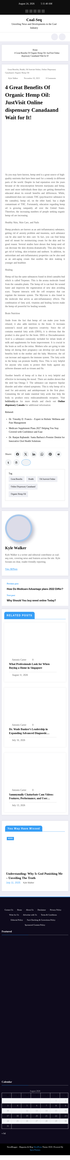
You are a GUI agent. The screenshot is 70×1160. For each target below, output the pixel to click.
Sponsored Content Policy (35, 981)
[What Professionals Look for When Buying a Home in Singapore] (35, 641)
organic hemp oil (22, 73)
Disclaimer (42, 966)
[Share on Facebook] (17, 454)
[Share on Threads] (16, 462)
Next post (11, 595)
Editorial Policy (17, 976)
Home (19, 966)
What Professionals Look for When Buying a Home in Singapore (29, 666)
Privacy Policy (55, 966)
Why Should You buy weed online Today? (31, 600)
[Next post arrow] (62, 600)
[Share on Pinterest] (50, 454)
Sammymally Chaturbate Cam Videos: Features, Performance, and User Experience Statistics (31, 796)
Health (22, 69)
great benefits (13, 69)
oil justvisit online (33, 69)
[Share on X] (25, 454)
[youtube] (43, 11)
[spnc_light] (62, 36)
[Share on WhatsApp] (42, 454)
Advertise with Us (30, 971)
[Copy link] (26, 462)
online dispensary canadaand (23, 486)
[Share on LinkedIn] (34, 454)
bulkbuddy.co (11, 401)
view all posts (11, 569)
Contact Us (9, 966)
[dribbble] (35, 11)
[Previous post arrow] (62, 587)
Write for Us (14, 971)
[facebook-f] (26, 11)
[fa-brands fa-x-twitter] (30, 11)
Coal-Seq (34, 20)
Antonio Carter (19, 659)
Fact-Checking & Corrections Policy (41, 976)
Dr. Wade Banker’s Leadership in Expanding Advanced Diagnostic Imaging (28, 731)
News (28, 838)
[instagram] (39, 11)
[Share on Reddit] (58, 454)
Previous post (13, 583)
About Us (29, 966)
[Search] (54, 36)
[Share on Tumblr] (8, 462)
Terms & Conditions (49, 971)
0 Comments (51, 78)
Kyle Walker (13, 78)
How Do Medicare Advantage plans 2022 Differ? (35, 588)
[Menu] (6, 36)
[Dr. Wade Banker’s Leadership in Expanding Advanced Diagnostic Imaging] (35, 706)
